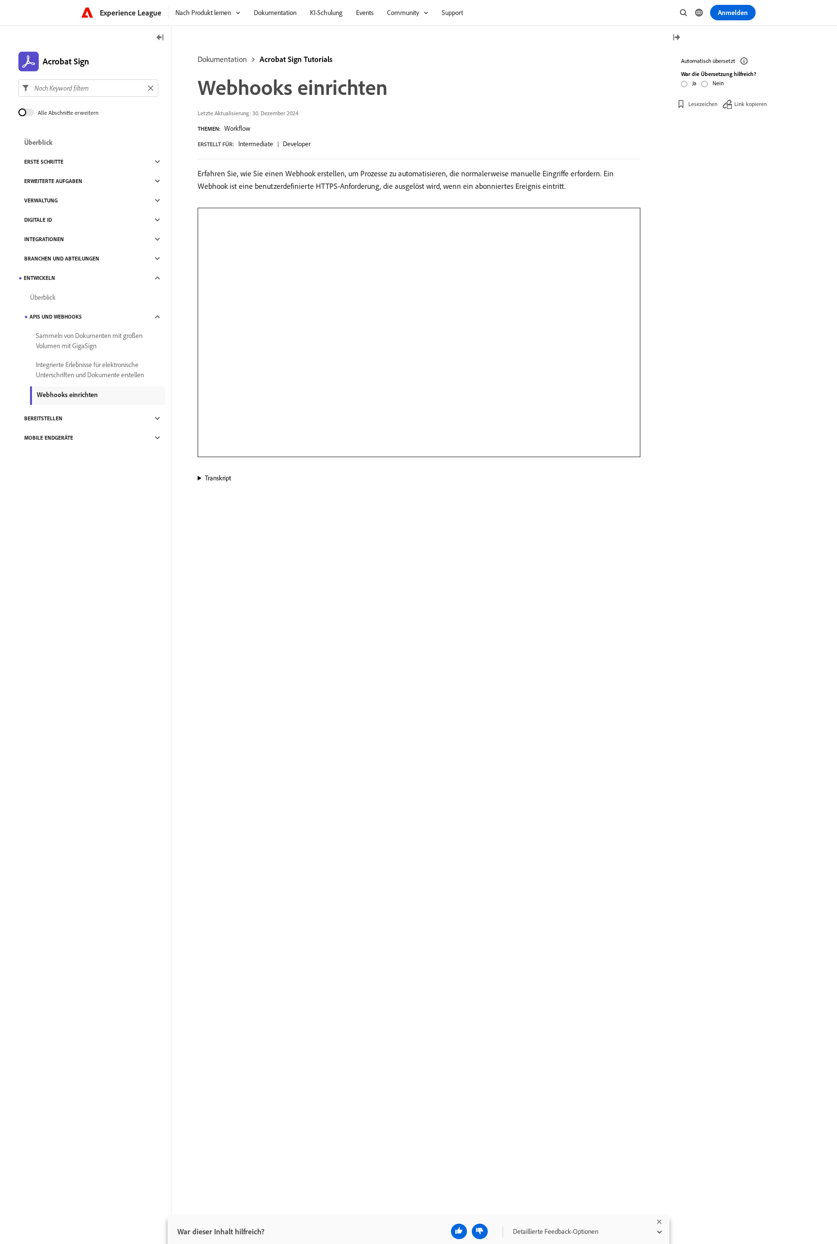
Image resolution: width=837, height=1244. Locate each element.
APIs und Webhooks (56, 316)
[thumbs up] (459, 1231)
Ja (694, 83)
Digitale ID (38, 219)
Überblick (38, 142)
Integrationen (44, 239)
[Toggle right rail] (676, 38)
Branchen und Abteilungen (61, 258)
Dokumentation (222, 59)
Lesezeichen (702, 104)
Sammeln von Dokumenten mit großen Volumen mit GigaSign (89, 340)
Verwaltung (41, 200)
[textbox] (88, 88)
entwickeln (39, 278)
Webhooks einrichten (67, 394)
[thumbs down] (480, 1231)
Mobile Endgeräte (48, 437)
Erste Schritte (43, 161)
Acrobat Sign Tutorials (296, 59)
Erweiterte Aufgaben (53, 181)
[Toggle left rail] (160, 38)
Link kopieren (750, 104)
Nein (718, 83)
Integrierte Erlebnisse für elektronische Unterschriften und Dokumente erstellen (90, 369)
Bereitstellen (43, 418)
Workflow (237, 128)
